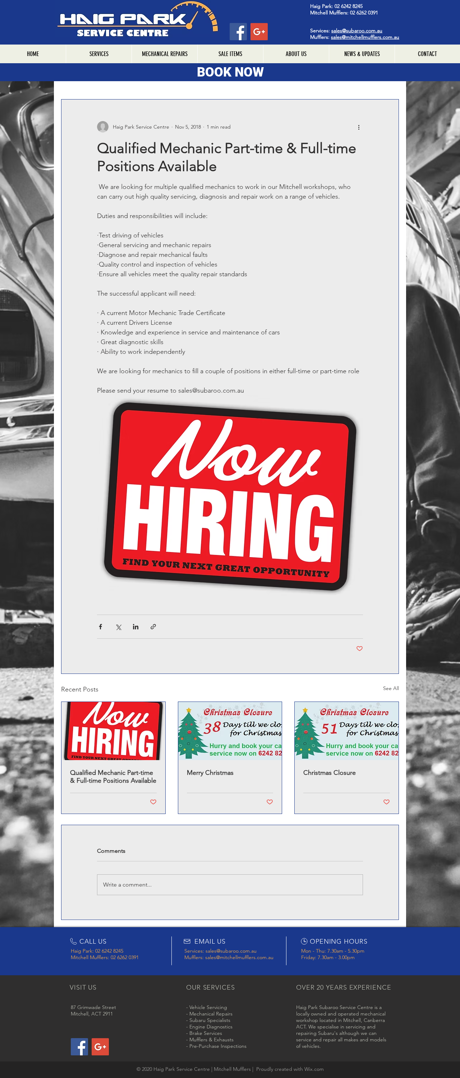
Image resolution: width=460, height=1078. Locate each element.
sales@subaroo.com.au (356, 30)
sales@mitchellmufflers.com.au (365, 37)
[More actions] (358, 126)
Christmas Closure (329, 773)
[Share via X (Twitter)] (118, 626)
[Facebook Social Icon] (238, 31)
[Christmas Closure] (347, 731)
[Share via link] (153, 626)
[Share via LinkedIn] (135, 626)
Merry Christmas (210, 773)
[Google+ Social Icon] (259, 31)
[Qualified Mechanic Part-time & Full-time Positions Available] (113, 731)
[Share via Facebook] (100, 626)
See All (391, 688)
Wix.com (314, 1069)
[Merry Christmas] (230, 731)
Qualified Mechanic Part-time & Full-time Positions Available (113, 777)
